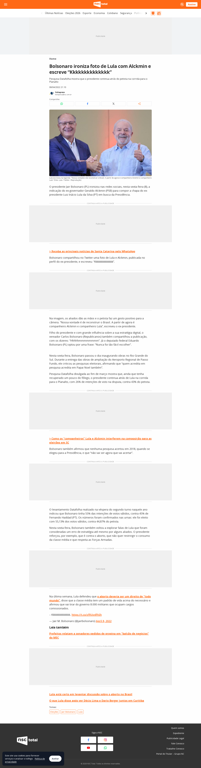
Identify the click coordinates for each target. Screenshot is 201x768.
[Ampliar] (147, 113)
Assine (192, 4)
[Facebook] (88, 740)
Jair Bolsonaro (68, 711)
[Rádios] (159, 13)
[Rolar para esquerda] (42, 13)
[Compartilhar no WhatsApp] (61, 103)
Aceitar (55, 758)
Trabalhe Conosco (175, 748)
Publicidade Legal (175, 738)
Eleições (54, 711)
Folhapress (60, 92)
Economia (99, 13)
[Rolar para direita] (146, 13)
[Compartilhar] (139, 103)
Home (52, 58)
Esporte (87, 13)
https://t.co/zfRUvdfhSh (87, 614)
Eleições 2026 (72, 13)
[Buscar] (182, 4)
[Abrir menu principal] (6, 4)
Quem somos (177, 728)
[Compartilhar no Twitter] (113, 103)
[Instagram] (105, 740)
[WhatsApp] (105, 748)
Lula (80, 711)
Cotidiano (112, 13)
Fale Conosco (177, 743)
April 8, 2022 (104, 621)
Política (138, 13)
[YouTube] (88, 748)
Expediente (178, 733)
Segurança (126, 13)
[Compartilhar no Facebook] (87, 103)
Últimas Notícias (54, 13)
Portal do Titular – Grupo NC (170, 753)
